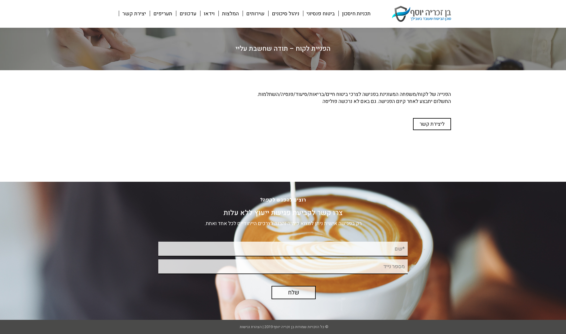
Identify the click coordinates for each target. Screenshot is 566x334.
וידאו (209, 14)
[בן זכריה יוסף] (421, 13)
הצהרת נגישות (250, 327)
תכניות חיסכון (356, 14)
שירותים (255, 14)
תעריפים (162, 14)
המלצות (230, 14)
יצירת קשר (134, 14)
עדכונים (188, 14)
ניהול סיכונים (285, 14)
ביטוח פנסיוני (321, 14)
